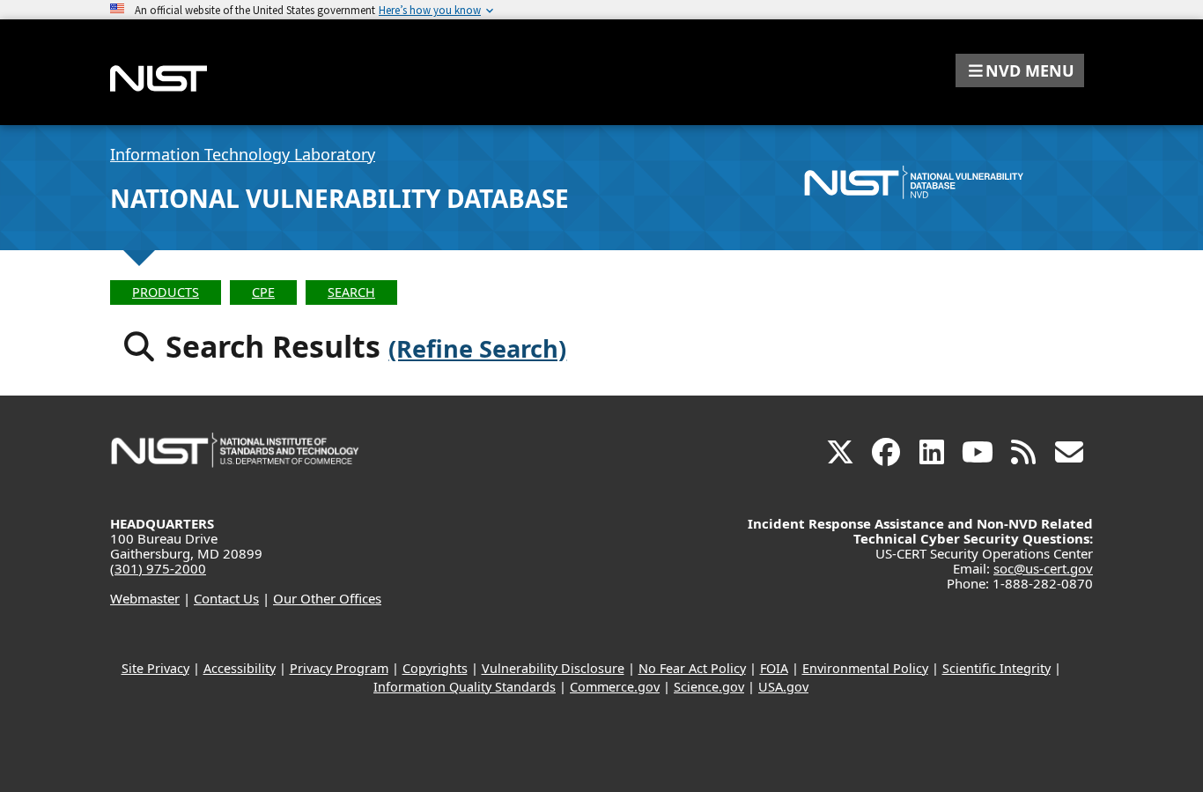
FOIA (774, 668)
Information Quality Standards (464, 686)
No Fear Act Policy (692, 668)
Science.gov (709, 686)
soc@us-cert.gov (1043, 568)
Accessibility (239, 668)
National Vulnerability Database (339, 198)
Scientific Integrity (996, 668)
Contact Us (226, 598)
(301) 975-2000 (158, 568)
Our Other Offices (327, 598)
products (165, 292)
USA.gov (783, 686)
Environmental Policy (865, 668)
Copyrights (435, 668)
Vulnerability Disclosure (553, 668)
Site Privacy (155, 668)
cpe (263, 292)
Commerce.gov (615, 686)
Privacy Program (339, 668)
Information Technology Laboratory (242, 154)
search (351, 292)
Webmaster (145, 598)
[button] (1020, 70)
